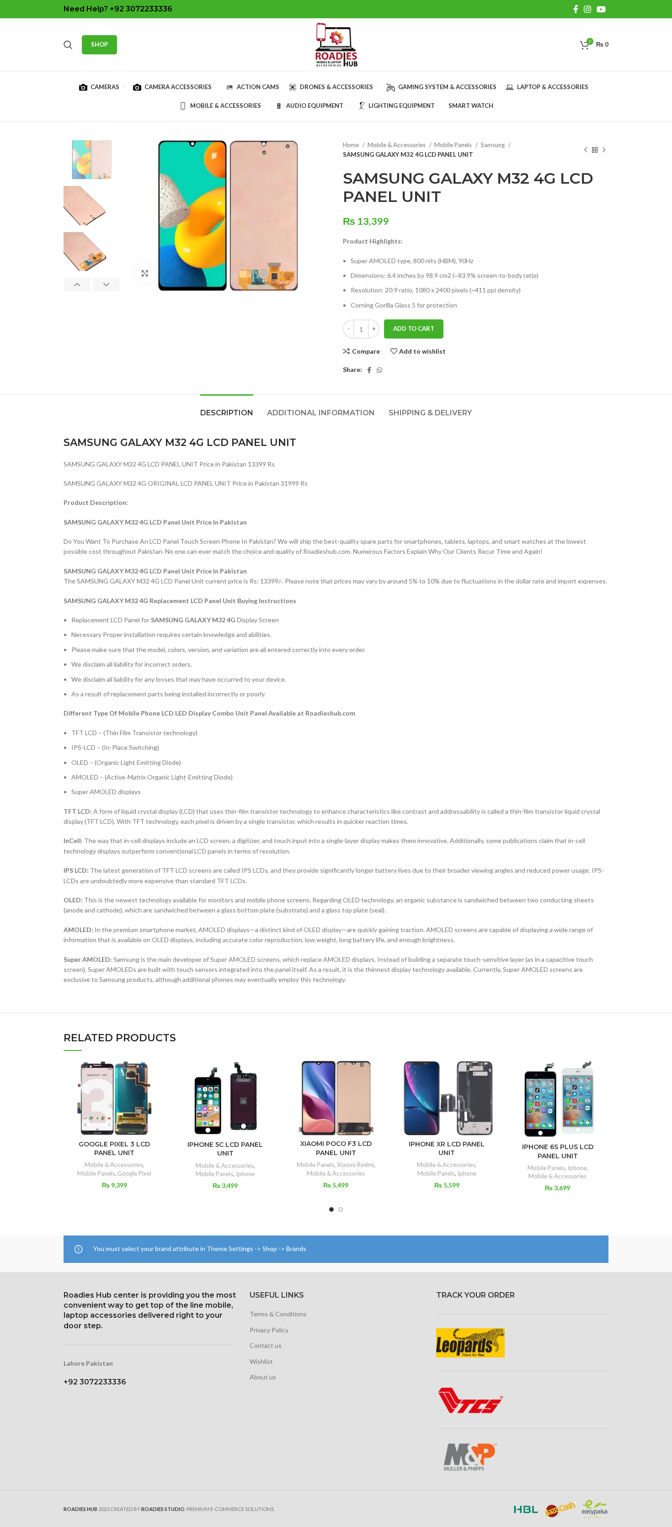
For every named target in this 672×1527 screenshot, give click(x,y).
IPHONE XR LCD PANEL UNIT (447, 1148)
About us (263, 1377)
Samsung (493, 144)
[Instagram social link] (587, 9)
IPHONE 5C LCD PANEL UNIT (225, 1149)
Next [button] (106, 285)
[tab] (226, 408)
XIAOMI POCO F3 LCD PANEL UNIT (336, 1148)
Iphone (245, 1173)
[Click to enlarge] (144, 273)
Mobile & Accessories (397, 144)
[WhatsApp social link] (379, 370)
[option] (92, 159)
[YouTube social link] (601, 9)
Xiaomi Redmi (355, 1164)
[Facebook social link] (576, 9)
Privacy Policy (269, 1330)
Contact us (266, 1345)
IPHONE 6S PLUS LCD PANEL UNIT (557, 1151)
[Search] (68, 45)
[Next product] (603, 149)
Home (351, 144)
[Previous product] (585, 149)
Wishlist (261, 1361)
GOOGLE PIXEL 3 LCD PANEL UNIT (114, 1148)
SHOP (99, 44)
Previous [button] (77, 285)
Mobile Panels (453, 144)
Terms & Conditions (278, 1314)
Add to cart (413, 328)
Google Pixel (134, 1173)
